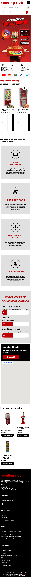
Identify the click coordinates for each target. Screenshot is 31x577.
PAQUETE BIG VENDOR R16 (23, 110)
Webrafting (25, 574)
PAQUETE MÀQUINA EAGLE (7, 110)
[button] (28, 2)
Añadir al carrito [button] (13, 122)
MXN (6, 112)
